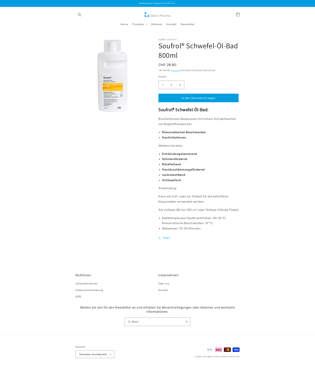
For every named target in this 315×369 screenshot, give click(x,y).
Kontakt (163, 290)
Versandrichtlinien (86, 283)
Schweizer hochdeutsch (93, 354)
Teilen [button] (166, 237)
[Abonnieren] (186, 321)
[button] (79, 15)
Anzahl (162, 76)
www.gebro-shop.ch (212, 356)
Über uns (164, 283)
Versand (175, 70)
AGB (78, 296)
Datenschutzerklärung (89, 290)
